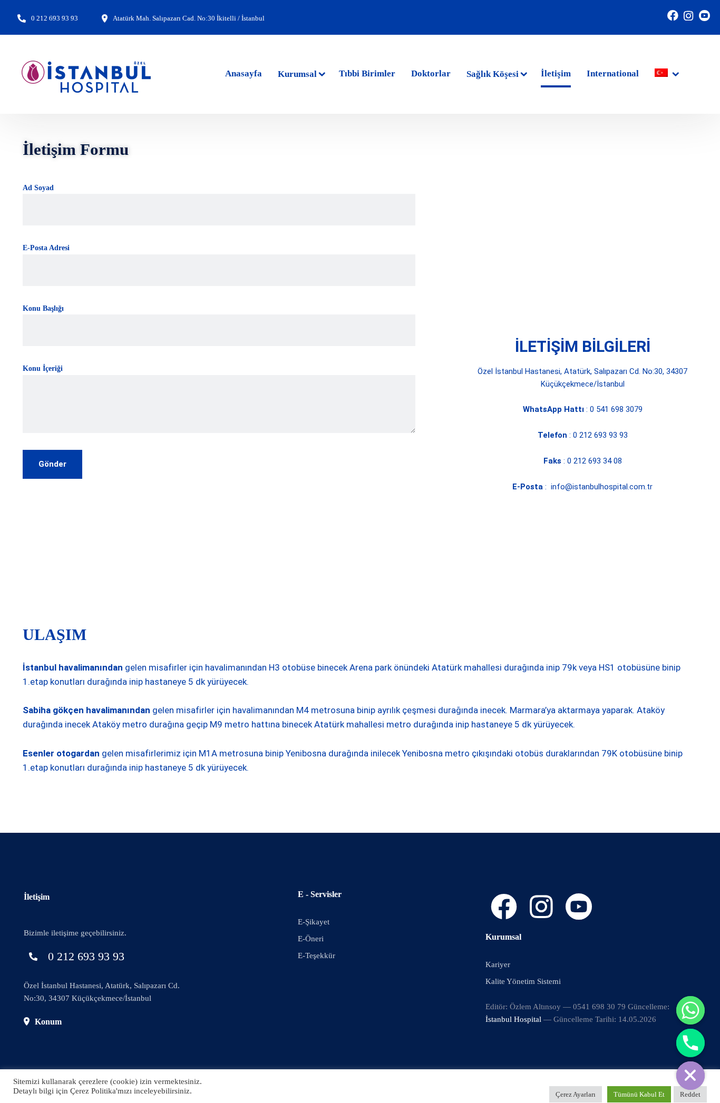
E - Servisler (320, 894)
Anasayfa (243, 73)
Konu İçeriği (43, 368)
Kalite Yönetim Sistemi (523, 981)
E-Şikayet (313, 922)
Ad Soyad (38, 188)
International (613, 73)
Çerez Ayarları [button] (576, 1094)
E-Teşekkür (316, 955)
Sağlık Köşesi (492, 74)
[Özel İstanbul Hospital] (87, 74)
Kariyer (497, 964)
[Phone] (690, 1043)
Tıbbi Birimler (367, 73)
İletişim (556, 73)
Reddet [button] (690, 1094)
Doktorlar (431, 73)
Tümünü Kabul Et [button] (639, 1094)
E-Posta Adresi (46, 248)
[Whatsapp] (690, 1010)
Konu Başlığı (43, 308)
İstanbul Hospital (513, 1019)
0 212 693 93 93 (54, 18)
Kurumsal (297, 74)
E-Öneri (311, 938)
